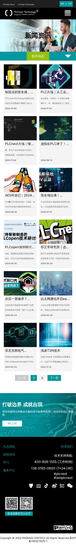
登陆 (62, 4)
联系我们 (67, 446)
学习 (6, 462)
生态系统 (9, 446)
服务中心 (9, 470)
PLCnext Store (9, 4)
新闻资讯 (9, 454)
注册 (70, 4)
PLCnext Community (26, 4)
